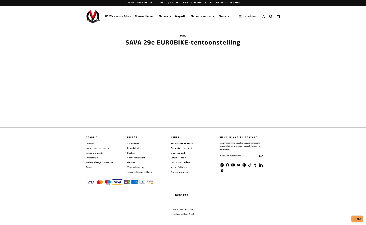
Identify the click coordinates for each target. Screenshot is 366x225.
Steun (223, 16)
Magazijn (180, 16)
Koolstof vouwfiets (179, 172)
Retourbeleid (133, 148)
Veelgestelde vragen (136, 157)
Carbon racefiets (178, 157)
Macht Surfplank (178, 153)
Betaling (130, 153)
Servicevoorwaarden (95, 153)
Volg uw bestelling (135, 167)
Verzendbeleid (133, 143)
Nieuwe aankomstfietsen (182, 143)
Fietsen (164, 16)
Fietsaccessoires (201, 16)
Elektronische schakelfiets (182, 148)
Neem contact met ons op (97, 148)
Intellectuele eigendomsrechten (100, 162)
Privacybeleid (92, 157)
